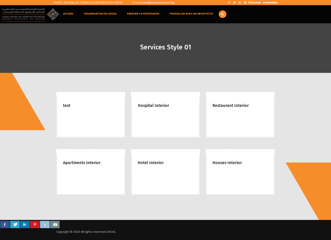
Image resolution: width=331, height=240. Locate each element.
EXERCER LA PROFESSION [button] (143, 13)
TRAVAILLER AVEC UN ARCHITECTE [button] (191, 13)
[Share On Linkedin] (25, 224)
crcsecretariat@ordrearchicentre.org (153, 2)
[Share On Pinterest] (35, 224)
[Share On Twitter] (15, 224)
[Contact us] (55, 224)
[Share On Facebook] (5, 224)
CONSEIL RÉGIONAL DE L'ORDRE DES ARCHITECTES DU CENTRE (88, 2)
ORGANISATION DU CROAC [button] (100, 13)
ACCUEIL (68, 13)
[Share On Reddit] (45, 224)
